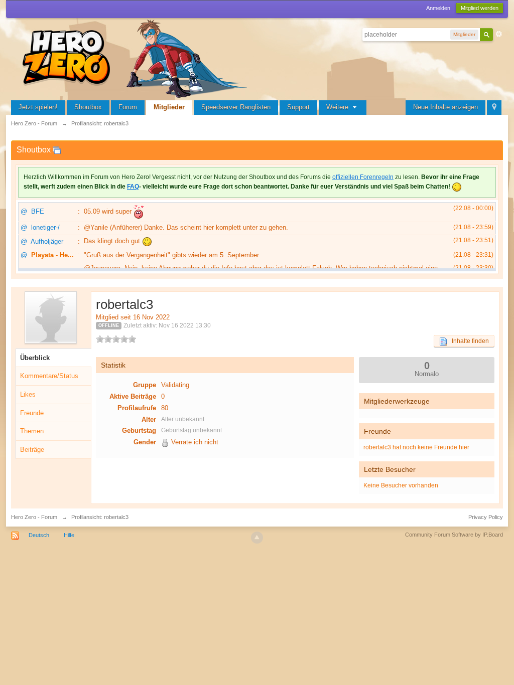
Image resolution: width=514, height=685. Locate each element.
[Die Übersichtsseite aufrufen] (136, 57)
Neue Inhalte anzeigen (445, 107)
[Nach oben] (257, 538)
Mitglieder (169, 107)
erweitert (499, 34)
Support (298, 107)
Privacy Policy (485, 517)
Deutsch (39, 535)
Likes (28, 394)
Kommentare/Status (49, 376)
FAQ (133, 186)
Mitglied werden (479, 8)
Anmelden (438, 8)
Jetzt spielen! (38, 107)
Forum (127, 107)
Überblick (35, 358)
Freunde (32, 413)
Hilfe (69, 535)
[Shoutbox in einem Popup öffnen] (57, 149)
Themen (32, 431)
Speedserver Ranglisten (236, 107)
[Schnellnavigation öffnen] (494, 107)
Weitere (338, 107)
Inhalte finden (468, 341)
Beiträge (32, 449)
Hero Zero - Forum (34, 517)
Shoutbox (88, 107)
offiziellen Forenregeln (363, 177)
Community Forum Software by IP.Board (454, 535)
